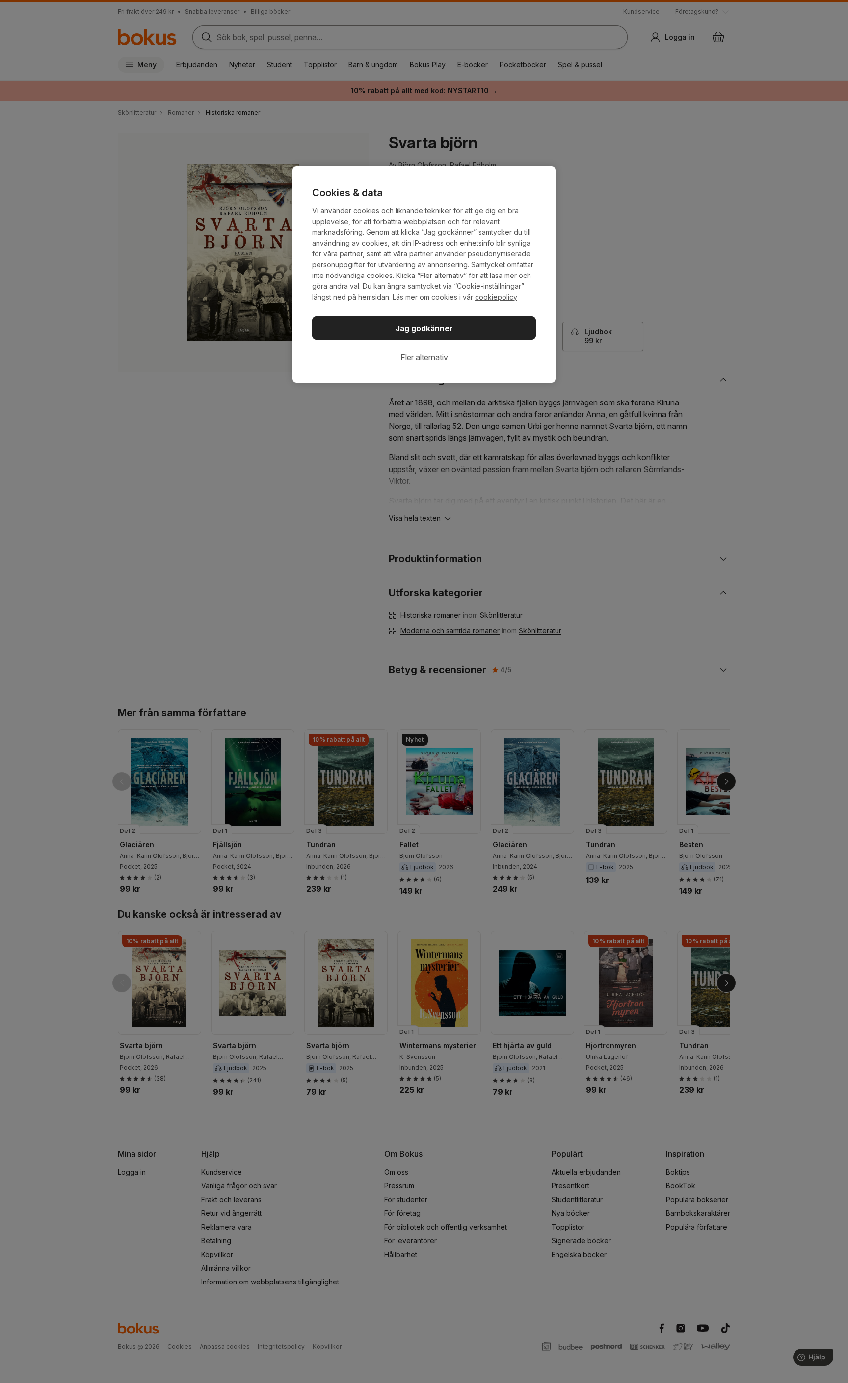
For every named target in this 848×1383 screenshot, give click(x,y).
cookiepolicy (496, 297)
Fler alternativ (424, 357)
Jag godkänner (424, 328)
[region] (424, 274)
